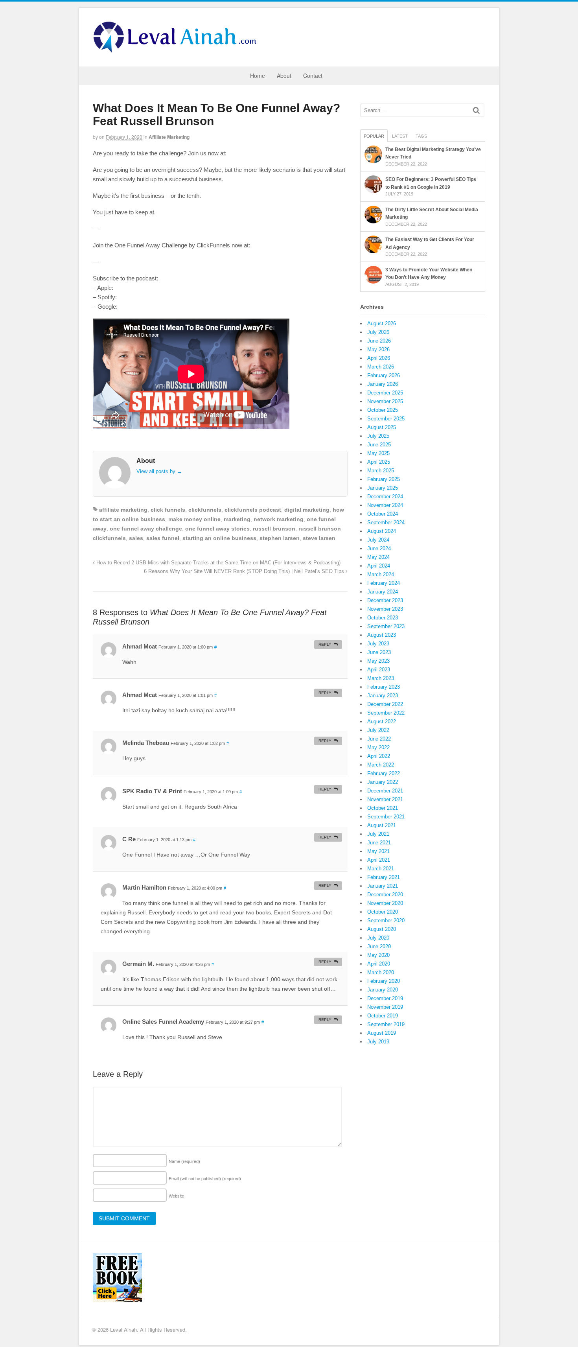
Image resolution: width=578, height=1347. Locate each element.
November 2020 (385, 903)
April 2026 (378, 358)
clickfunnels (204, 510)
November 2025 (385, 401)
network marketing (279, 519)
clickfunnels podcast (253, 510)
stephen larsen (280, 538)
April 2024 (378, 566)
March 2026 (380, 367)
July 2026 (378, 332)
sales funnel (162, 538)
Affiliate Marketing (169, 136)
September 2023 (386, 626)
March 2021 (380, 869)
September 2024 (386, 522)
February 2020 (383, 981)
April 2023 (378, 670)
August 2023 (381, 635)
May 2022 (378, 747)
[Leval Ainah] (177, 50)
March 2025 (380, 471)
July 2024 (378, 540)
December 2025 (385, 393)
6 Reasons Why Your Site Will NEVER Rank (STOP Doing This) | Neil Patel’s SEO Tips (245, 571)
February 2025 (383, 479)
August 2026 (381, 323)
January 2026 (382, 384)
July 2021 (378, 834)
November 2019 (385, 1007)
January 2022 (382, 782)
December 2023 (385, 600)
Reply (324, 644)
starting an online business (219, 538)
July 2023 (378, 644)
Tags (421, 136)
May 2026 (378, 349)
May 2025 (378, 453)
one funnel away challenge (146, 528)
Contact (312, 75)
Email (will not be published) (205, 1178)
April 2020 (378, 964)
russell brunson (274, 528)
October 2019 (382, 1016)
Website (176, 1196)
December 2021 (385, 791)
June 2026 (379, 341)
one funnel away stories (217, 528)
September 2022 (386, 713)
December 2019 (385, 998)
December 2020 (385, 894)
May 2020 (378, 955)
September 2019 (386, 1024)
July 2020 (378, 938)
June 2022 (379, 739)
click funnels (168, 510)
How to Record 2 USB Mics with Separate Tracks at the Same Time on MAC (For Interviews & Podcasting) (218, 563)
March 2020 (380, 972)
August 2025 (381, 427)
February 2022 (383, 773)
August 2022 (381, 721)
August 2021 (381, 825)
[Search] (476, 110)
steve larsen (319, 538)
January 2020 (382, 990)
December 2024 (385, 496)
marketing (237, 519)
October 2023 (382, 618)
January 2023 (382, 695)
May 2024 (378, 557)
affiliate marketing (123, 510)
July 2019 (378, 1042)
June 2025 (379, 445)
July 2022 (378, 730)
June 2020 (379, 946)
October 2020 (382, 912)
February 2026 (383, 375)
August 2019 (381, 1033)
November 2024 (385, 505)
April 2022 (378, 756)
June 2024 (379, 548)
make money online (194, 519)
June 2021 (379, 843)
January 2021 (382, 886)
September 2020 (386, 920)
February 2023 (383, 687)
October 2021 (382, 808)
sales (136, 538)
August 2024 (381, 531)
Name (184, 1161)
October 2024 (382, 514)
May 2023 (378, 661)
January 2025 (382, 488)
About (284, 75)
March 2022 (380, 765)
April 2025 (378, 462)
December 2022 (385, 704)
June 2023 (379, 652)
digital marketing (306, 510)
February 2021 (383, 877)
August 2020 (381, 929)
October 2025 (382, 410)
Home (257, 75)
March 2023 (380, 678)
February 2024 (383, 583)
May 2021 (378, 851)
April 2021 (378, 860)
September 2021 (386, 817)
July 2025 (378, 436)
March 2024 (380, 574)
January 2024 (382, 592)
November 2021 (385, 799)
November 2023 (385, 609)
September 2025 (386, 419)
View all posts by (159, 471)
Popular (374, 136)
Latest (400, 136)
